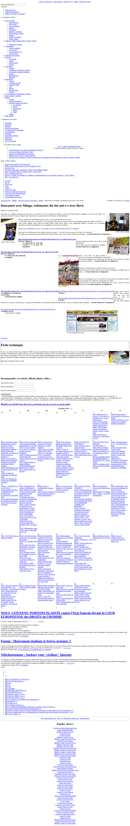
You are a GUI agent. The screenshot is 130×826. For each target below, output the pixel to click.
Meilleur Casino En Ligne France (65, 739)
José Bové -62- (10, 168)
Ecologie (8, 57)
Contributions (9, 46)
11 (20, 484)
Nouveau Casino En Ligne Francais (65, 767)
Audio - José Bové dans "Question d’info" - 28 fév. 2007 (23, 172)
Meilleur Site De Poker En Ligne (65, 820)
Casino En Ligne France (65, 741)
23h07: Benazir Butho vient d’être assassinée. (65, 603)
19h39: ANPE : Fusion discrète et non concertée (82, 595)
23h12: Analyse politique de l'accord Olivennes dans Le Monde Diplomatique (47, 493)
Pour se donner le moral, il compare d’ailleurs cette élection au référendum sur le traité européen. (39, 710)
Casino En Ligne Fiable (65, 765)
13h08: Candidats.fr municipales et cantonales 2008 (9, 475)
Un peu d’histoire (10, 141)
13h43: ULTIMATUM (63, 547)
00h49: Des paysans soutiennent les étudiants (8, 448)
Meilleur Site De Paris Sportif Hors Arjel (65, 770)
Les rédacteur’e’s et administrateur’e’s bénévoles (35, 650)
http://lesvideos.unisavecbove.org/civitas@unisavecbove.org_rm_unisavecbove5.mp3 (85, 298)
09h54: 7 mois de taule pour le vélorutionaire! (83, 544)
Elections (8, 126)
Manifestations (13, 76)
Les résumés (17, 105)
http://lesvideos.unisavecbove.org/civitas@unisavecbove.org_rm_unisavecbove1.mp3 (47, 239)
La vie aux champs (21, 152)
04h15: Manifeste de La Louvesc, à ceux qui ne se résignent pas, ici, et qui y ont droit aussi (101, 417)
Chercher (4, 4)
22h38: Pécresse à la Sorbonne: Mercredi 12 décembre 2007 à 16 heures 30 (28, 523)
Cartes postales (57, 2)
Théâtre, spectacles (15, 37)
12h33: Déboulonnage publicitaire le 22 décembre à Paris (64, 537)
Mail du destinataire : (7, 387)
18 (20, 534)
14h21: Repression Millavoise (44, 553)
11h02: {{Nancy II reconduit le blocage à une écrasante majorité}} (64, 451)
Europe (11, 88)
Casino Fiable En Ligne (65, 807)
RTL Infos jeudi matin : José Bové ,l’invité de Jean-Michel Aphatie (26, 170)
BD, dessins (13, 24)
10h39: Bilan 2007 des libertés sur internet (8, 597)
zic (9, 685)
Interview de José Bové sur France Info (17, 164)
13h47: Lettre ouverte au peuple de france (82, 446)
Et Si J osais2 (12, 714)
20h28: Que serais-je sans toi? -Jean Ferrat (46, 581)
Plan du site (8, 184)
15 (93, 484)
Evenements (9, 66)
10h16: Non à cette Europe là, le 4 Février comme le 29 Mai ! (83, 559)
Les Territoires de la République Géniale (18, 94)
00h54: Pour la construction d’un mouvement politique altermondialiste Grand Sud (28, 444)
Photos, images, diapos (16, 33)
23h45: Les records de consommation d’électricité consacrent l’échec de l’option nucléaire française (64, 560)
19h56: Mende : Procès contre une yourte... (26, 570)
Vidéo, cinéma (13, 39)
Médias (7, 97)
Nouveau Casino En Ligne (65, 777)
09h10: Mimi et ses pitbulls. (101, 492)
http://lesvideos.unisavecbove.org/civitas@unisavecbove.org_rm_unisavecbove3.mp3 (29, 291)
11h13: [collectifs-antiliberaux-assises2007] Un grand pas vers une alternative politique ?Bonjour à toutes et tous (82, 511)
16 (112, 484)
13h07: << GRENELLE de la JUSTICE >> (10, 487)
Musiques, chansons (15, 32)
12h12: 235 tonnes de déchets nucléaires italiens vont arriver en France (119, 493)
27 (57, 584)
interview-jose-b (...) (14, 694)
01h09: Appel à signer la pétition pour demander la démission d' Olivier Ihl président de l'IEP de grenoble (9, 462)
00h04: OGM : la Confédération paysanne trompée (45, 488)
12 (38, 484)
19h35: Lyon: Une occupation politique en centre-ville (26, 559)
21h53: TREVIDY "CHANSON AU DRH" (82, 564)
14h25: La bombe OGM (82, 453)
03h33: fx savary (116, 536)
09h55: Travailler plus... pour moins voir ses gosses (82, 548)
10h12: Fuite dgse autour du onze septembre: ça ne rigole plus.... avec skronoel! (10, 587)
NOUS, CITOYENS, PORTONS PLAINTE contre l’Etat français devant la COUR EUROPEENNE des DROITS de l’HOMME (58, 614)
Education (8, 125)
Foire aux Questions (45, 2)
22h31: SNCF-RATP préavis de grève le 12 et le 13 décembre (27, 517)
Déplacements (13, 63)
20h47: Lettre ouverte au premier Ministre (27, 463)
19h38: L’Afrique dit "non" (83, 593)
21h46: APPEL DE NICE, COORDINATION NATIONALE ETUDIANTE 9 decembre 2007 (9, 493)
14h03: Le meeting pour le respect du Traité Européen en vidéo (101, 466)
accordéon (11, 688)
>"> (71, 408)
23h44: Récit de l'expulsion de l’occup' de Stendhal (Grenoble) (64, 554)
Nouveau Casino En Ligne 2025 (15, 191)
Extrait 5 (11, 703)
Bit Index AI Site (85, 2)
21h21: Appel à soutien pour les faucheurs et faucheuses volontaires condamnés (118, 512)
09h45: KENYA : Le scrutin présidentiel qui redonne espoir (65, 591)
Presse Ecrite (17, 108)
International (9, 79)
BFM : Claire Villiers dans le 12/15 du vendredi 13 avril (23, 166)
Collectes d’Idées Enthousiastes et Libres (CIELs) (21, 41)
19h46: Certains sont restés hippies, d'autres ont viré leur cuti (82, 600)
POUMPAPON (13, 692)
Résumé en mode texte (71, 718)
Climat (11, 61)
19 (38, 534)
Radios (15, 110)
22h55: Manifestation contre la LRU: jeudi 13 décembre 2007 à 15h (28, 530)
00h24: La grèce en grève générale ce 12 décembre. (64, 487)
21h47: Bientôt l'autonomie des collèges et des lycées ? (9, 500)
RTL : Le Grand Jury (11, 177)
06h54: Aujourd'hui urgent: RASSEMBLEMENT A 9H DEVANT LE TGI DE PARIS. (101, 459)
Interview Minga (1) (14, 696)
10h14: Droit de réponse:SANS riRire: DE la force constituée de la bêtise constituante (82, 553)
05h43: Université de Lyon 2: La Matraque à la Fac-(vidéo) (101, 453)
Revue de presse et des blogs (18, 103)
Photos (15, 107)
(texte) (28, 679)
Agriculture (12, 59)
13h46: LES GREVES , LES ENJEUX (82, 443)
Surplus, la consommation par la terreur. (21, 154)
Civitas (18, 144)
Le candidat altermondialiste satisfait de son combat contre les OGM (30, 707)
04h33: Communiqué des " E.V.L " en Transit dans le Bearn (119, 444)
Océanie (11, 92)
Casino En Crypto (65, 757)
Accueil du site (5, 200)
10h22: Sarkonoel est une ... (28, 585)
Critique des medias (15, 101)
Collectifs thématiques (12, 12)
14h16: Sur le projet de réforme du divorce (45, 540)
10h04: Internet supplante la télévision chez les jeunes (46, 586)
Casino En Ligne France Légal (65, 805)
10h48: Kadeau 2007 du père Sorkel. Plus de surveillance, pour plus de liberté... (9, 603)
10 (2, 484)
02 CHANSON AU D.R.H (17, 679)
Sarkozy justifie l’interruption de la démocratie (23, 709)
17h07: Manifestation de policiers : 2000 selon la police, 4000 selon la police (28, 488)
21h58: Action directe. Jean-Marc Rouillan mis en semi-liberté (83, 569)
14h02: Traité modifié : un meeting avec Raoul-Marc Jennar (46, 593)
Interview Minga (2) (14, 698)
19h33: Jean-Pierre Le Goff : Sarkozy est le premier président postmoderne (119, 421)
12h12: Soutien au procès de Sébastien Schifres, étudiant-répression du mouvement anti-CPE (119, 500)
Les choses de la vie (15, 52)
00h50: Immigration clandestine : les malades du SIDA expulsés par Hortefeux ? (10, 454)
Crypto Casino (65, 801)
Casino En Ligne (10, 190)
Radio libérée (9, 116)
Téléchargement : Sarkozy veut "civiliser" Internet (36, 655)
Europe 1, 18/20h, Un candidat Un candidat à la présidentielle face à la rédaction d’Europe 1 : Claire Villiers (39, 175)
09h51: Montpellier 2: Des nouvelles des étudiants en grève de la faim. (119, 488)
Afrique (11, 81)
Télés (14, 112)
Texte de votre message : (9, 390)
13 (57, 484)
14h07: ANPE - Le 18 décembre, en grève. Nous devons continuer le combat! (83, 519)
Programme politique (11, 136)
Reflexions (8, 137)
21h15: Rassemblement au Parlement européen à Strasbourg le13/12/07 (119, 506)
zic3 (9, 683)
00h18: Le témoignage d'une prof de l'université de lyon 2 (101, 488)
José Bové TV (68, 2)
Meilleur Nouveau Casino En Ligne (65, 748)
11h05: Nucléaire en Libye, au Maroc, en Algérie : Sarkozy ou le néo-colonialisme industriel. (64, 461)
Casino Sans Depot (65, 783)
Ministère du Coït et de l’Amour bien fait (22, 155)
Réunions (12, 77)
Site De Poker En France (65, 768)
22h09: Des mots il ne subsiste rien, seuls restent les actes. (101, 436)
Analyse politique (14, 48)
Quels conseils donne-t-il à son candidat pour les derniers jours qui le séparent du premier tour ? (39, 712)
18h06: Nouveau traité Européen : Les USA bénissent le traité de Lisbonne (45, 564)
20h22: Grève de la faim (27, 510)
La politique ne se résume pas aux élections (22, 699)
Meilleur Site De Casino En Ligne (65, 754)
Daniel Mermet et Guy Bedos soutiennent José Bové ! (26, 150)
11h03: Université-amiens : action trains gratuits (64, 456)
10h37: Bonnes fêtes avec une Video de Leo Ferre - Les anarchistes (9, 593)
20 (57, 534)
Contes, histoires (14, 26)
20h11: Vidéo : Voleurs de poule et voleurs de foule (82, 524)
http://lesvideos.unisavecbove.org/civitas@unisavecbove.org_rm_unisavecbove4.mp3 (85, 291)
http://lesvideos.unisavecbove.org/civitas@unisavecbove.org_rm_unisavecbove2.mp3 (29, 252)
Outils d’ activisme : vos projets (15, 14)
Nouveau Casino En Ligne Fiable (65, 776)
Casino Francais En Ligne (65, 781)
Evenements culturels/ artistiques (19, 72)
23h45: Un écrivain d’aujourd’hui (62, 491)
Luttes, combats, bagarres (13, 96)
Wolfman (25, 665)
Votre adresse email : (7, 383)
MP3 (6, 679)
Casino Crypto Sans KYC (65, 799)
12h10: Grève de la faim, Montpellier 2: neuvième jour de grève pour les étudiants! (27, 547)
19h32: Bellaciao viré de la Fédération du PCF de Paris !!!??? (101, 537)
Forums (11, 74)
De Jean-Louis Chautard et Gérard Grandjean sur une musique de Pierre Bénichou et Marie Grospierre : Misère (44, 157)
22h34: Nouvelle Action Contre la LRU (118, 448)
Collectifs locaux (10, 10)
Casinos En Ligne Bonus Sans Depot (65, 728)
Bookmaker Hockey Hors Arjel (65, 774)
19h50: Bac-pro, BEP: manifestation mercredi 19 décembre (27, 565)
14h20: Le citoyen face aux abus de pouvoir (46, 549)
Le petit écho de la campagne (14, 130)
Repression (8, 139)
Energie (11, 65)
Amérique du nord (15, 83)
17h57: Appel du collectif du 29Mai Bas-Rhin (27, 492)
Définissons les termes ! (12, 55)
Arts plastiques (13, 22)
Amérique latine (14, 85)
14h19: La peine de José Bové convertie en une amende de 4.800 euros (45, 545)
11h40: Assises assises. (100, 425)
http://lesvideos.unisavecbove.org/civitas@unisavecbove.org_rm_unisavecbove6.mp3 (28, 309)
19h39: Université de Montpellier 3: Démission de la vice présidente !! (46, 570)
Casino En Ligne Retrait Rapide (15, 193)
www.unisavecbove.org (48, 718)
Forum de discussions (12, 128)
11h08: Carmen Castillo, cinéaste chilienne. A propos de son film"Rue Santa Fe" (65, 467)
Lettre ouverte (13, 54)
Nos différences (10, 132)
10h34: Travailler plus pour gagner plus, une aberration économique (28, 537)
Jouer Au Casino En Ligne (65, 812)
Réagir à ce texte (35, 404)
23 (112, 534)
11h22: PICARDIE (44, 589)
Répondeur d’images (15, 44)
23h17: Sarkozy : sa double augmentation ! (101, 494)
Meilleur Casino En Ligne (65, 732)
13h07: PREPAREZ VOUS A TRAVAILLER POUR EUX (10, 469)
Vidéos (76, 2)
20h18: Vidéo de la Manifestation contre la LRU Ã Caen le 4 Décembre (63, 474)
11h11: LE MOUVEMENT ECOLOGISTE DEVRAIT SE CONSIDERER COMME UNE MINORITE (83, 502)
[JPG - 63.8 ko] (68, 284)
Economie (8, 123)
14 (75, 484)
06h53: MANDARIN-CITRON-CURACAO (45, 537)
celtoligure (25, 636)
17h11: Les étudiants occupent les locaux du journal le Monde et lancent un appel (46, 457)
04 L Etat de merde (14, 681)
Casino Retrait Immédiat (65, 730)
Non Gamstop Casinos (12, 195)
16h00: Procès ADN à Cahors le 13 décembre (45, 452)
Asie (10, 86)
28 (75, 584)
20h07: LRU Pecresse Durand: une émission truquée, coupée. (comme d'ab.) (101, 430)
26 (38, 584)
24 (2, 584)
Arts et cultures (10, 21)
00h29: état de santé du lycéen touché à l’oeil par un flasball (120, 416)
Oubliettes (8, 134)
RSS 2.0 (60, 718)
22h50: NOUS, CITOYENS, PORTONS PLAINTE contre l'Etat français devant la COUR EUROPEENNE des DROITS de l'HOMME (119, 463)
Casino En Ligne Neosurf (65, 792)
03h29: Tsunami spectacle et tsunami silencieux (28, 456)
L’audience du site (14, 705)
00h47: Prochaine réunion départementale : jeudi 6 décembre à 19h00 (9, 444)
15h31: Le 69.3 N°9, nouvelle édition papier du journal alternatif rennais (46, 598)
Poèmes (11, 35)
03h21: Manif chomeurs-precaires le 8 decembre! (100, 448)
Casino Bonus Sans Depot (13, 197)
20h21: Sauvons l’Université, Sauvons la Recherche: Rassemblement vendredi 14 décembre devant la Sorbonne (28, 499)
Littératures (12, 30)
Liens (6, 186)
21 (75, 534)
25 (20, 584)
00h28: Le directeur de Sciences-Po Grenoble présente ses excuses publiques (45, 444)
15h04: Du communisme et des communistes (83, 590)
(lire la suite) (70, 634)
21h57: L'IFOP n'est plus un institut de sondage (10, 537)
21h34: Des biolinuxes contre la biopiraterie (26, 513)
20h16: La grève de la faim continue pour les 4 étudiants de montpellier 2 (46, 576)
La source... (4, 338)
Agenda (11, 99)
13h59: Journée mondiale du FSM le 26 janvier (82, 586)
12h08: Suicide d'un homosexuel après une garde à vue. (118, 539)
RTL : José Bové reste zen (13, 173)
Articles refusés (84, 718)
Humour (11, 28)
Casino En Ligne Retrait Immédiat (65, 796)
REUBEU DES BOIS (15, 690)
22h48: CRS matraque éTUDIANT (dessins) (118, 452)
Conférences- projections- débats (19, 70)
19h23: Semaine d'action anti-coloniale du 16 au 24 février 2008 (27, 554)
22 (93, 534)
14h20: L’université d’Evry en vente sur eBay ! (83, 450)
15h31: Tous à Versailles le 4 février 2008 (64, 599)
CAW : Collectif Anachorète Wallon (69, 146)
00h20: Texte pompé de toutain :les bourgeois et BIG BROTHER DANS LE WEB (64, 444)
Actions (11, 68)
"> (5, 672)
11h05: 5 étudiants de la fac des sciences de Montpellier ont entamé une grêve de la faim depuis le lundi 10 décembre (83, 493)
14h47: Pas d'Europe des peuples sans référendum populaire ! (9, 480)
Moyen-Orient (13, 90)
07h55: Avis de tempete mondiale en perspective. (100, 422)
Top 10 (7, 182)
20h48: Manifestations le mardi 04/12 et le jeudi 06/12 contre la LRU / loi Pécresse (27, 468)
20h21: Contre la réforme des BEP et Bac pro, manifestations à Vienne (27, 506)
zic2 (9, 687)
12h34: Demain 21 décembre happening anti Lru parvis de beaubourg (64, 543)
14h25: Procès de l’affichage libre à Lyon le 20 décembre (46, 558)
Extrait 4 (11, 701)
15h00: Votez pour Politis (46, 449)
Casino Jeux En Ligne (65, 779)
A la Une (8, 180)
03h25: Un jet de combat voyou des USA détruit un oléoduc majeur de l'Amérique (27, 450)
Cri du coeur (13, 50)
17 (2, 534)
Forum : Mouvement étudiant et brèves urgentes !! (36, 641)
